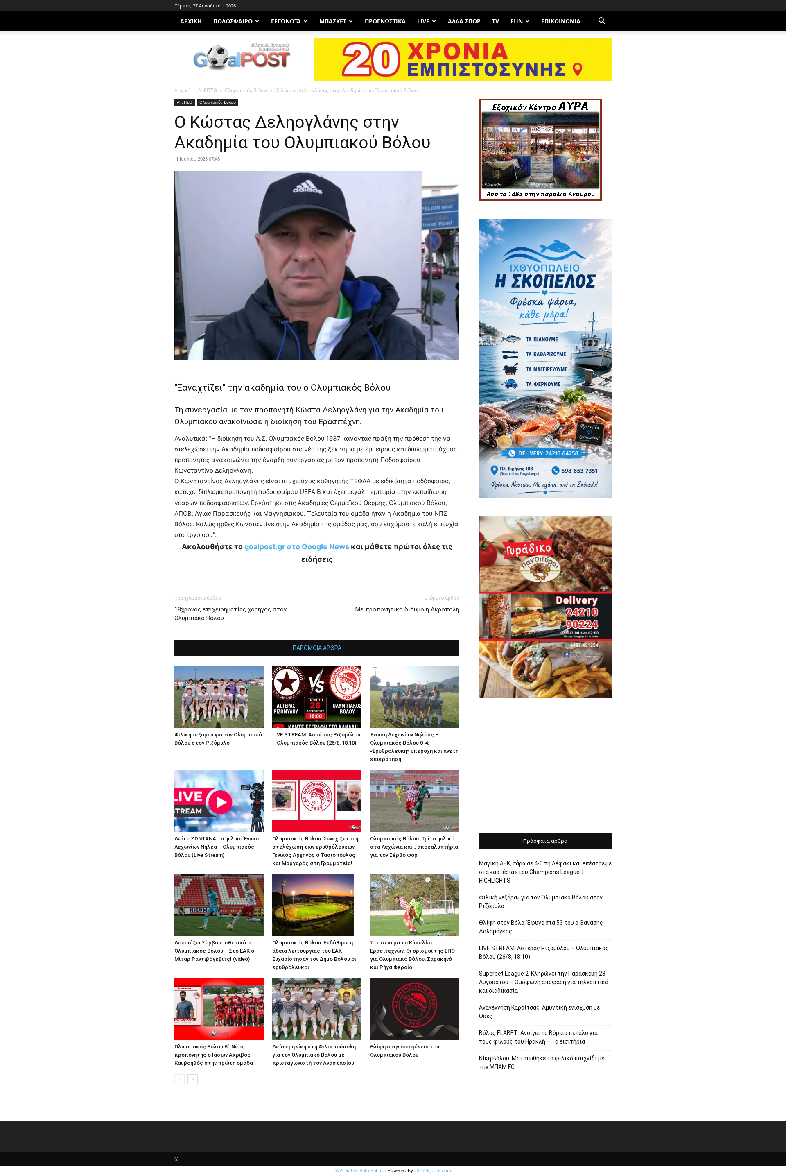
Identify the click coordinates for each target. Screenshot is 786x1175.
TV (495, 21)
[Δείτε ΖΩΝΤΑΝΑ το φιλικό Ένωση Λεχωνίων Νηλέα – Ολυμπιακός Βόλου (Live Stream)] (219, 801)
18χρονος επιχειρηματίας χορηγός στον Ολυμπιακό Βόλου (230, 614)
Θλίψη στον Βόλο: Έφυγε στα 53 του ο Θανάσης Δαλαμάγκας (541, 927)
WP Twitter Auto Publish (360, 1170)
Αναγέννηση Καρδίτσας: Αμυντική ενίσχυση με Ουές (539, 1011)
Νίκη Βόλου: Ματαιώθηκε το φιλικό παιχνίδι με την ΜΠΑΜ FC (541, 1062)
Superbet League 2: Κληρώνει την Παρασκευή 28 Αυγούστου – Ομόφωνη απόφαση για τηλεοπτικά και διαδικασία (543, 982)
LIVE (423, 21)
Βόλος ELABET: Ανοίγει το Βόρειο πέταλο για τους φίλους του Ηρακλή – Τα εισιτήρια (538, 1037)
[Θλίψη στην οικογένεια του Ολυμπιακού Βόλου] (414, 1009)
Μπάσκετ (332, 21)
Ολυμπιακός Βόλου (246, 90)
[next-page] (192, 1079)
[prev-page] (179, 1079)
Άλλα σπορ (464, 21)
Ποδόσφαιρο (233, 21)
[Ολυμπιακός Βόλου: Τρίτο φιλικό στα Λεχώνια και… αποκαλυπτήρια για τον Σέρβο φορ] (414, 801)
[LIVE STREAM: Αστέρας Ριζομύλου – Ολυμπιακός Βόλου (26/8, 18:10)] (316, 697)
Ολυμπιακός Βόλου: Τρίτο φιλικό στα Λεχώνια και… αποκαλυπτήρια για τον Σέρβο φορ (414, 846)
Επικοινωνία (560, 21)
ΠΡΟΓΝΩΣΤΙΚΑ (385, 21)
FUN (516, 21)
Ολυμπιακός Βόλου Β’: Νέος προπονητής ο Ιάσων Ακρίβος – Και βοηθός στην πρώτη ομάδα (214, 1055)
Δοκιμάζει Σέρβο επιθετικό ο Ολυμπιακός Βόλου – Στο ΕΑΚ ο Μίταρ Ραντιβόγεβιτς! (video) (214, 951)
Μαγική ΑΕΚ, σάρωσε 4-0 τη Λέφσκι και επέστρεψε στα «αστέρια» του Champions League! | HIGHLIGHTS (545, 872)
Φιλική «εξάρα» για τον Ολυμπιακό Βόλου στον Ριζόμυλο (541, 901)
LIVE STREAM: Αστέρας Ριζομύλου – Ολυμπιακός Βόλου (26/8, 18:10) (544, 952)
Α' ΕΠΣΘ (207, 90)
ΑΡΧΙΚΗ (191, 21)
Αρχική (182, 90)
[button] (602, 22)
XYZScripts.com (434, 1170)
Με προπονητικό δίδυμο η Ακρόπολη (407, 609)
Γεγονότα (286, 21)
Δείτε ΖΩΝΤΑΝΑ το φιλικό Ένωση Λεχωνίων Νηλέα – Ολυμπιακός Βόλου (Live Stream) (217, 846)
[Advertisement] (545, 766)
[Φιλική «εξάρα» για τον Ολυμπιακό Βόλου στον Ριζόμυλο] (219, 697)
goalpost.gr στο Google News (296, 546)
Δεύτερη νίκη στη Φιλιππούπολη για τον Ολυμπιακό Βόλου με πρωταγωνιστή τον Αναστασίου (314, 1055)
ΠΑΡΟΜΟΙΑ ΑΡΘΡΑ (317, 648)
